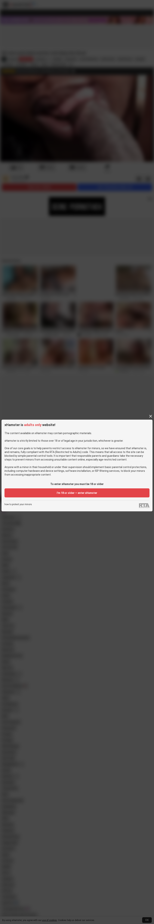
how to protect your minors (18, 504)
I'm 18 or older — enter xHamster (77, 492)
